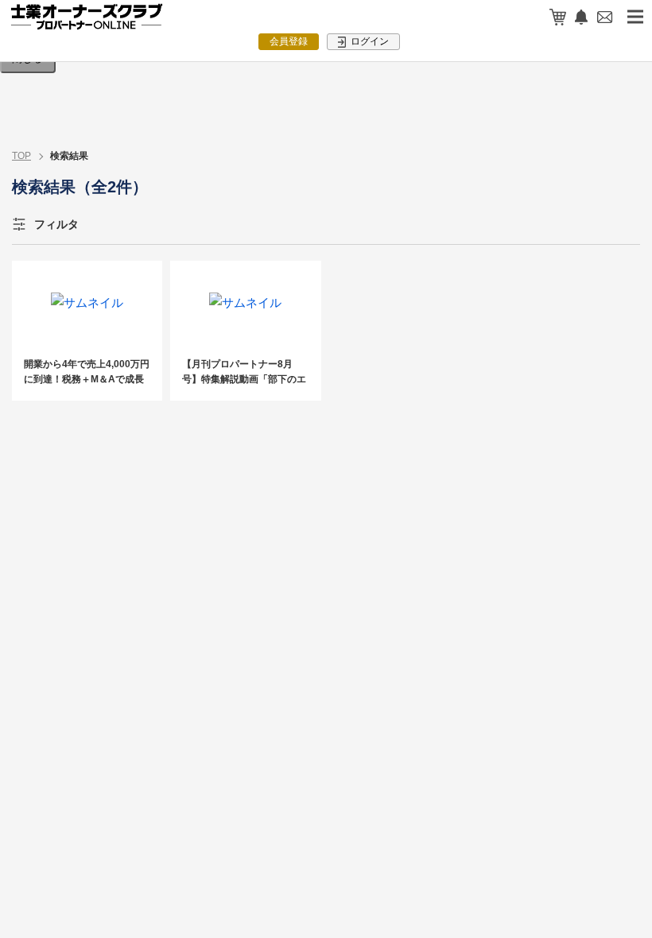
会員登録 (289, 41)
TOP (21, 155)
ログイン (368, 41)
